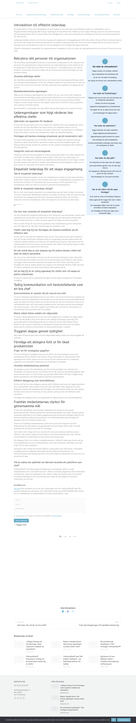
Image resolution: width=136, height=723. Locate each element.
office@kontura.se (33, 3)
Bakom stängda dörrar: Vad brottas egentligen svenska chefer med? (72, 644)
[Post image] (19, 644)
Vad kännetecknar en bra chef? (105, 558)
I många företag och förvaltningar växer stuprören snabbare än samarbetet (35, 645)
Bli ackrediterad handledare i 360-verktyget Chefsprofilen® (110, 644)
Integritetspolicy (57, 516)
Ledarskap (18, 544)
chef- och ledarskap (21, 547)
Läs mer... (30, 587)
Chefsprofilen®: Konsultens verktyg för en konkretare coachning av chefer (36, 660)
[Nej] (134, 720)
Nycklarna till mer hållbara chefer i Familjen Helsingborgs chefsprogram (31, 561)
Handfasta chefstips (21, 549)
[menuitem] (109, 3)
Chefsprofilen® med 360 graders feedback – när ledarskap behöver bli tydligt (73, 660)
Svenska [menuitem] (110, 3)
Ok (113, 720)
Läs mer (17, 488)
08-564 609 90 (20, 3)
